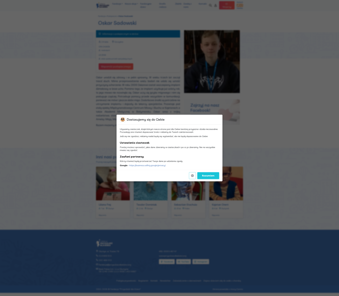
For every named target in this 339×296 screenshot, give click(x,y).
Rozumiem (208, 175)
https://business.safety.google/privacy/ (147, 165)
